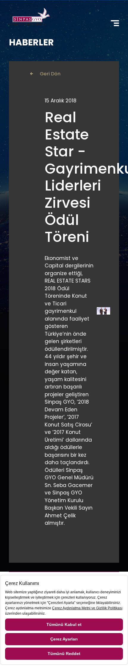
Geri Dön (50, 73)
